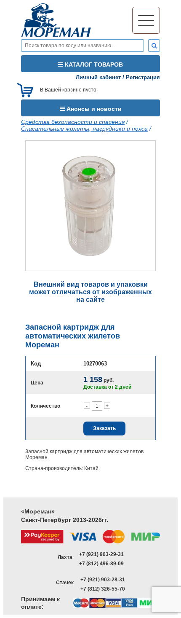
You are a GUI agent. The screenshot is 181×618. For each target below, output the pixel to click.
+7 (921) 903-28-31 (102, 580)
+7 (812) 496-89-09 (101, 564)
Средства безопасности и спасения (73, 121)
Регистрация (143, 77)
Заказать (104, 428)
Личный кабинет (98, 77)
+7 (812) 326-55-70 (102, 589)
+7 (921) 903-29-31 (101, 554)
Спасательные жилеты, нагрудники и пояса (84, 128)
